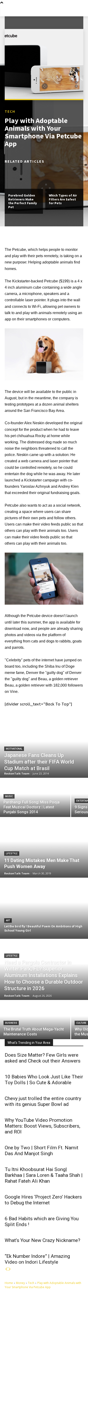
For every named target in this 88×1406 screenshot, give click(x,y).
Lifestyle (12, 853)
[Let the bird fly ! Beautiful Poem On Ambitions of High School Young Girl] (44, 908)
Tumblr (48, 1383)
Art (8, 920)
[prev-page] (6, 1269)
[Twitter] (61, 1383)
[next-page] (9, 1269)
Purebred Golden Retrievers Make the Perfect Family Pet (22, 201)
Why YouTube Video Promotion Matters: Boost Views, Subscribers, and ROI (42, 1126)
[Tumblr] (39, 1383)
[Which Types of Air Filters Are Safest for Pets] (64, 177)
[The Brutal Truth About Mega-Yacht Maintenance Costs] (35, 1020)
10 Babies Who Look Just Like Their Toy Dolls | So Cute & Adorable (44, 1079)
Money (20, 1283)
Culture (81, 1023)
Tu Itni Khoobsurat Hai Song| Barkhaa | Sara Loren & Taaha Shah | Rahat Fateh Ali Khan (44, 1175)
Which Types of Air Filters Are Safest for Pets (63, 199)
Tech (10, 111)
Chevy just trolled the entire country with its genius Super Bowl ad (43, 1101)
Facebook (24, 1383)
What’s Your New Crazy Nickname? (42, 1240)
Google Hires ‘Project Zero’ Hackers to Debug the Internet (43, 1200)
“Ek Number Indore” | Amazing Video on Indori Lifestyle (37, 1259)
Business (11, 1023)
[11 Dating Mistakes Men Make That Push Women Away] (44, 847)
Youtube (23, 1390)
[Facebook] (13, 1383)
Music (9, 796)
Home (9, 1283)
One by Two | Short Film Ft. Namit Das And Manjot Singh (41, 1150)
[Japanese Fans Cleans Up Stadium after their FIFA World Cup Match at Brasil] (44, 747)
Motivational (14, 748)
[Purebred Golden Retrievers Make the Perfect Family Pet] (24, 177)
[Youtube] (13, 1391)
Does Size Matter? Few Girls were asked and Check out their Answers (42, 1058)
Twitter (70, 1383)
